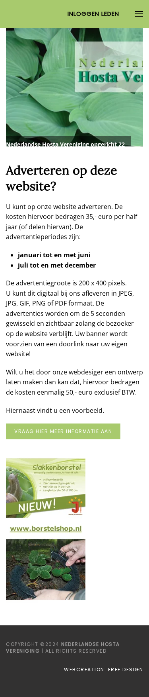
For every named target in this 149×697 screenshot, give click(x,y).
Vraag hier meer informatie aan (63, 431)
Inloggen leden (93, 13)
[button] (139, 14)
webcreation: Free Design (103, 669)
